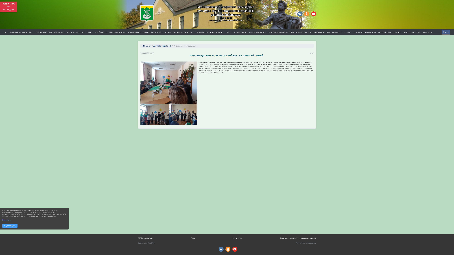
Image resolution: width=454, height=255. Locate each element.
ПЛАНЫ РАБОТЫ (240, 32)
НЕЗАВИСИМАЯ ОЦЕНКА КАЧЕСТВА (49, 32)
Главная (147, 46)
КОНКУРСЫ (336, 32)
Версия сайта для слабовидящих (8, 6)
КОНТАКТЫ (427, 32)
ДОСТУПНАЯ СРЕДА (412, 32)
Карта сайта (237, 238)
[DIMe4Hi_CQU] (183, 114)
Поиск (446, 32)
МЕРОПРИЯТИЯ (384, 32)
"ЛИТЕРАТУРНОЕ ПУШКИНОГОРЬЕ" (209, 32)
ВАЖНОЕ (397, 32)
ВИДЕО (229, 32)
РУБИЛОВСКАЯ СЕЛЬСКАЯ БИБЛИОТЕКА (144, 32)
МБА (89, 32)
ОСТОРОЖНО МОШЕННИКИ (365, 32)
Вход (193, 238)
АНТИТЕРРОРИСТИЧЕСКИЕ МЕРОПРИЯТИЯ (313, 32)
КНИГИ (347, 32)
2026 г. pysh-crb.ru (145, 238)
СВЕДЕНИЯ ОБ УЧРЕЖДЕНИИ (20, 32)
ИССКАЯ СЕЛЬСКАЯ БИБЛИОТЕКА (178, 32)
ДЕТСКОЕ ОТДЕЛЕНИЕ (75, 32)
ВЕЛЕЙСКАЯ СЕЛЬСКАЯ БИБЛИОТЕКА (110, 32)
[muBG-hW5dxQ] (168, 83)
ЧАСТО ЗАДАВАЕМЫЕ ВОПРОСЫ (281, 32)
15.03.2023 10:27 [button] (147, 53)
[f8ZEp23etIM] (154, 114)
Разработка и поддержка (306, 243)
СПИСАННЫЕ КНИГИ (257, 32)
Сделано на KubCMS (146, 243)
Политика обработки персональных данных (298, 238)
